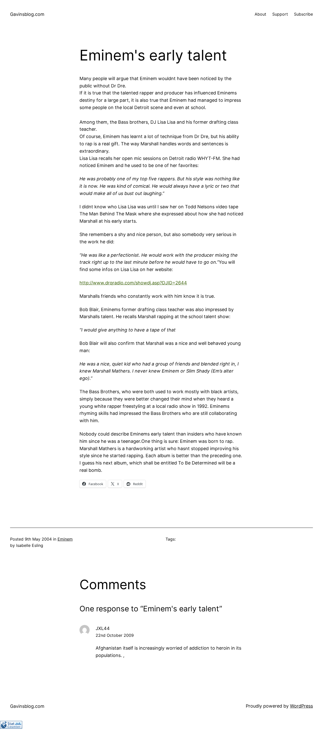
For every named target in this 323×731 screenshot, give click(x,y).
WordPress (301, 706)
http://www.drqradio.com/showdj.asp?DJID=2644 (133, 282)
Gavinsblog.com (27, 14)
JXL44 (103, 628)
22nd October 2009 (115, 635)
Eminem (65, 539)
